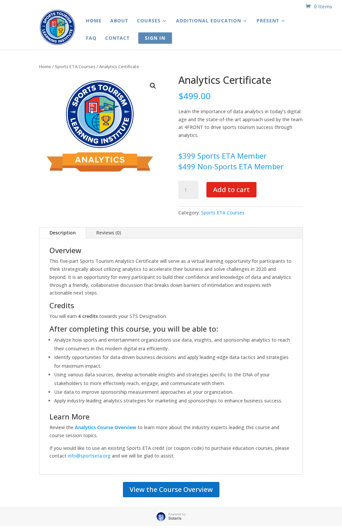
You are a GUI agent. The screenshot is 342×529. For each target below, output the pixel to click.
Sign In (155, 38)
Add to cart (231, 189)
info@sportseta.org (89, 456)
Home (94, 21)
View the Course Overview (171, 489)
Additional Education (208, 21)
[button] (153, 86)
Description (62, 232)
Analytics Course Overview (105, 427)
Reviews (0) (108, 232)
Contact (117, 38)
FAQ (91, 38)
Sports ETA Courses (75, 66)
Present (267, 21)
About (119, 21)
